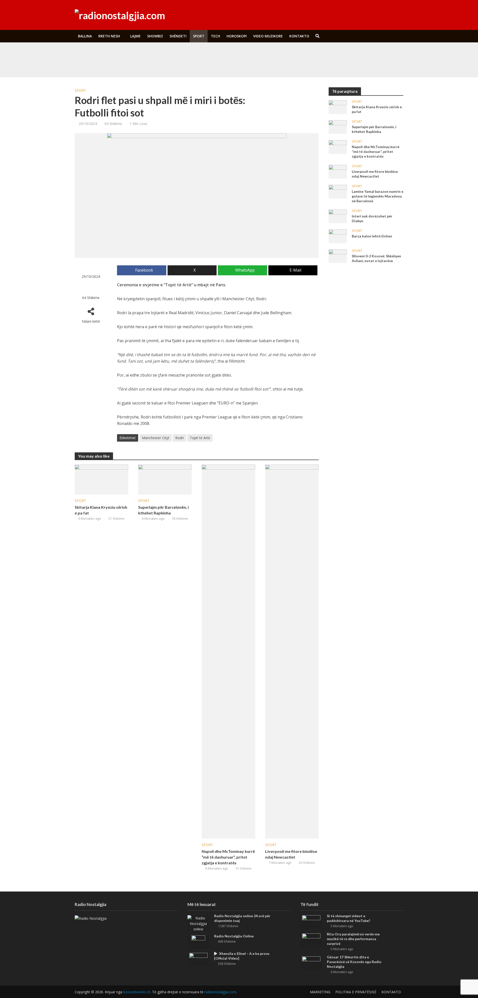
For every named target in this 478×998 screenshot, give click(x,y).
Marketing (320, 992)
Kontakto (299, 36)
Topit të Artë (200, 437)
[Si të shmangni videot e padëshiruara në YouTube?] (109, 53)
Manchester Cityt (155, 437)
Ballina (85, 36)
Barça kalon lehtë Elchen (372, 236)
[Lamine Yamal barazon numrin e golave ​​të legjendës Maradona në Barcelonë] (338, 191)
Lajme (135, 36)
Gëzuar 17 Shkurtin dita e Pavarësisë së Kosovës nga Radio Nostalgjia (354, 962)
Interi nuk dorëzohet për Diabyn (372, 218)
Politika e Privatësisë (355, 992)
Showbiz (155, 36)
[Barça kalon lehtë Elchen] (338, 235)
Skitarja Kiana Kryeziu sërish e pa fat (101, 510)
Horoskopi (237, 36)
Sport (198, 36)
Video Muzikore (268, 36)
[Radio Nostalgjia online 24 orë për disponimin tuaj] (198, 922)
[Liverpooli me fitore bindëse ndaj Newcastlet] (292, 651)
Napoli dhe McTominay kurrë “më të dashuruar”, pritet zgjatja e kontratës (228, 857)
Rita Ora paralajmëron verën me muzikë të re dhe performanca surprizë (197, 65)
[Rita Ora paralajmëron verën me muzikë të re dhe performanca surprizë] (109, 64)
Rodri (179, 437)
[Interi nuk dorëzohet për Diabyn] (338, 215)
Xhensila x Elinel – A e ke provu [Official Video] (241, 955)
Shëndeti (178, 36)
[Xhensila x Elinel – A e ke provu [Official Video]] (198, 959)
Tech (215, 36)
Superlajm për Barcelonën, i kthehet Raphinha (163, 510)
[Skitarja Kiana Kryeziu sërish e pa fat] (101, 479)
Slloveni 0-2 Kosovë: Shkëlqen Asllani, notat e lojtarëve (376, 258)
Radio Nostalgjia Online (234, 936)
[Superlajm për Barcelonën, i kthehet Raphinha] (165, 479)
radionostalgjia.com (220, 992)
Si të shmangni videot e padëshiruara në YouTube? (182, 53)
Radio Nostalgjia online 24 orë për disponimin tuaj (242, 918)
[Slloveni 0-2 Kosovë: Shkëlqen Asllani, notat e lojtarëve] (338, 255)
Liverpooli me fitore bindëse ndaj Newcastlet (291, 854)
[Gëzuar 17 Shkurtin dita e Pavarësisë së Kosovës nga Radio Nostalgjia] (311, 962)
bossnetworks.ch (136, 992)
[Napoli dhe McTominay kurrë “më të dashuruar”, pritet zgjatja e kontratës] (228, 651)
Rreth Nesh (109, 36)
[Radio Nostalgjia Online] (198, 941)
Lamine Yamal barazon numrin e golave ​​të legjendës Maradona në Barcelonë (377, 196)
